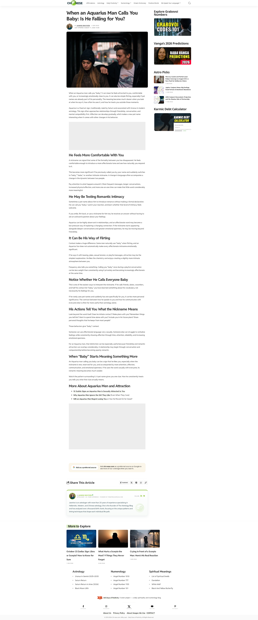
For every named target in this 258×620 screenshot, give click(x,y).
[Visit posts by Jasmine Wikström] (70, 27)
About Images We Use (136, 613)
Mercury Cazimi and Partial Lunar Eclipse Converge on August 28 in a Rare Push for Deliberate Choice (177, 79)
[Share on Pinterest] (136, 483)
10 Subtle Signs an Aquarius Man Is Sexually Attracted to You (99, 391)
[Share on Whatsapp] (141, 483)
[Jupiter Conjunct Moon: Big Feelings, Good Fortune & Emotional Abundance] (159, 90)
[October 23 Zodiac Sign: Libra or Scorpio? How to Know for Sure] (81, 539)
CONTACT (151, 613)
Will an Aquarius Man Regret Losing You (90, 399)
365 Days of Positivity (111, 598)
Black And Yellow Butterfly (162, 588)
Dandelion (156, 580)
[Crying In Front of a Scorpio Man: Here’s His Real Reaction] (145, 539)
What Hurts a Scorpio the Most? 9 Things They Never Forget (111, 555)
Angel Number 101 (120, 588)
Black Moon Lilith (82, 588)
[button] (189, 3)
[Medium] (144, 496)
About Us (107, 613)
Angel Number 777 (120, 580)
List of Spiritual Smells (160, 576)
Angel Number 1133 (121, 584)
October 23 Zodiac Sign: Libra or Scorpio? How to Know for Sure (81, 555)
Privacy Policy (119, 613)
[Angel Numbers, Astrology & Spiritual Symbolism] (75, 3)
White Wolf (156, 584)
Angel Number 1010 (121, 576)
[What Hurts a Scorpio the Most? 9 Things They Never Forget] (113, 539)
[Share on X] (131, 483)
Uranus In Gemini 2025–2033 (87, 576)
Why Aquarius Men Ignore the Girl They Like (91, 395)
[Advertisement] (107, 136)
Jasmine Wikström (83, 25)
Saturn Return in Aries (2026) (87, 584)
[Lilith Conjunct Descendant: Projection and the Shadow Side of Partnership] (159, 100)
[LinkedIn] (141, 496)
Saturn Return (80, 580)
